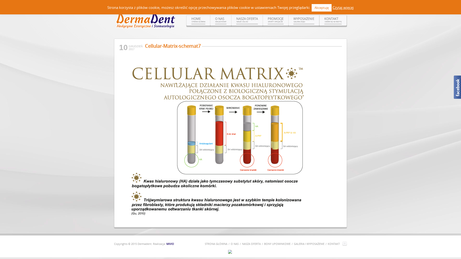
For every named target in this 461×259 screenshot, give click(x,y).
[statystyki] (230, 252)
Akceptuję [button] (322, 8)
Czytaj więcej (343, 7)
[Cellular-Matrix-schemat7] (218, 220)
